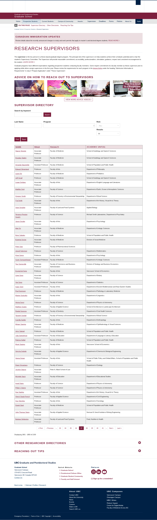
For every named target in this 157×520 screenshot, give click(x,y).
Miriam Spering (20, 324)
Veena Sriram (20, 358)
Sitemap (28, 485)
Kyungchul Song (21, 271)
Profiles (35, 485)
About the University (76, 497)
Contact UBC (73, 495)
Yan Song (18, 282)
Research (42, 485)
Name (18, 147)
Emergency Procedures (21, 516)
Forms (111, 21)
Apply (139, 21)
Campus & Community (65, 21)
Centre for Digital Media (115, 505)
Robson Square (112, 503)
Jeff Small (18, 178)
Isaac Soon (19, 287)
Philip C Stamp (20, 388)
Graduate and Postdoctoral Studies (78, 463)
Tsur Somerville (20, 264)
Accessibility (57, 516)
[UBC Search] (138, 2)
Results (100, 130)
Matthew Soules (21, 307)
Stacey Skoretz (20, 151)
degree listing (97, 68)
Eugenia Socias (20, 240)
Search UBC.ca (74, 509)
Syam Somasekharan (23, 260)
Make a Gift (73, 507)
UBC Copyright (46, 516)
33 (60, 428)
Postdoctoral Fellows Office (71, 473)
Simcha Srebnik (20, 351)
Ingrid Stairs (19, 383)
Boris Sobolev (20, 235)
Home (18, 21)
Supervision (91, 21)
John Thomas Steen (22, 412)
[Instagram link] (93, 471)
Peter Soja (19, 247)
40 (98, 428)
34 (66, 428)
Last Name (18, 122)
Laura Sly (18, 174)
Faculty (54, 147)
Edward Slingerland (22, 169)
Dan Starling (19, 392)
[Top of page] (16, 25)
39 (93, 428)
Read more (113, 40)
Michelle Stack (20, 376)
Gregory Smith (20, 196)
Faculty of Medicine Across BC (117, 508)
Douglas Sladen (20, 158)
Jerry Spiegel (20, 331)
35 (71, 428)
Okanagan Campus (113, 497)
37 (82, 428)
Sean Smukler (20, 207)
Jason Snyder (20, 221)
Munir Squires (20, 344)
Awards (80, 21)
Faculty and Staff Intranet (70, 479)
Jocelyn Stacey (20, 369)
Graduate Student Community (72, 476)
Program (47, 122)
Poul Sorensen (20, 291)
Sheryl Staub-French (22, 396)
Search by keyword (22, 111)
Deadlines (102, 21)
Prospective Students (30, 21)
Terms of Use (35, 516)
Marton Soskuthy (21, 295)
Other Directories (53, 25)
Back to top (18, 485)
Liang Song (19, 275)
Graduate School (18, 29)
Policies (119, 21)
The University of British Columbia (19, 6)
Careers (72, 504)
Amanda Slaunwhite (22, 165)
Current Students (48, 21)
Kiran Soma (19, 255)
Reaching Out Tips (66, 25)
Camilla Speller (20, 320)
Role (98, 122)
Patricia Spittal (20, 340)
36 (76, 428)
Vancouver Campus (114, 495)
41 (103, 428)
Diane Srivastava (21, 365)
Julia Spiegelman (21, 336)
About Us (128, 21)
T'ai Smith (18, 201)
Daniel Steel (19, 405)
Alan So (18, 228)
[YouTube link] (104, 471)
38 (87, 428)
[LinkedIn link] (98, 471)
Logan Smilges (20, 182)
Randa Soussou (21, 311)
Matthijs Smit (19, 189)
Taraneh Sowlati (20, 315)
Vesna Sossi (19, 302)
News (71, 500)
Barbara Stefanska (21, 419)
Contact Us (18, 477)
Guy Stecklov (20, 401)
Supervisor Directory (38, 25)
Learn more (28, 62)
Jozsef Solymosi (21, 251)
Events (71, 502)
